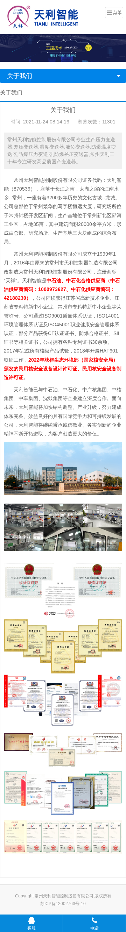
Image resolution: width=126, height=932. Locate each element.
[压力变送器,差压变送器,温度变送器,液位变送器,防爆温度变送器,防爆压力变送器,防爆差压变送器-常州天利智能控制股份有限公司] (44, 16)
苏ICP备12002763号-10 (63, 903)
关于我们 (19, 75)
